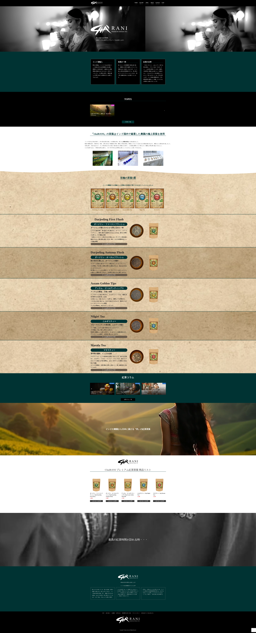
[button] (91, 110)
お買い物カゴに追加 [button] (95, 501)
